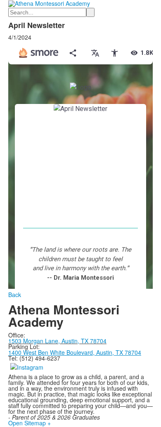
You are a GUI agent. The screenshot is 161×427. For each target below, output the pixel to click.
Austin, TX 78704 (84, 341)
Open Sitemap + (29, 423)
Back (14, 294)
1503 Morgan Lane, (35, 341)
